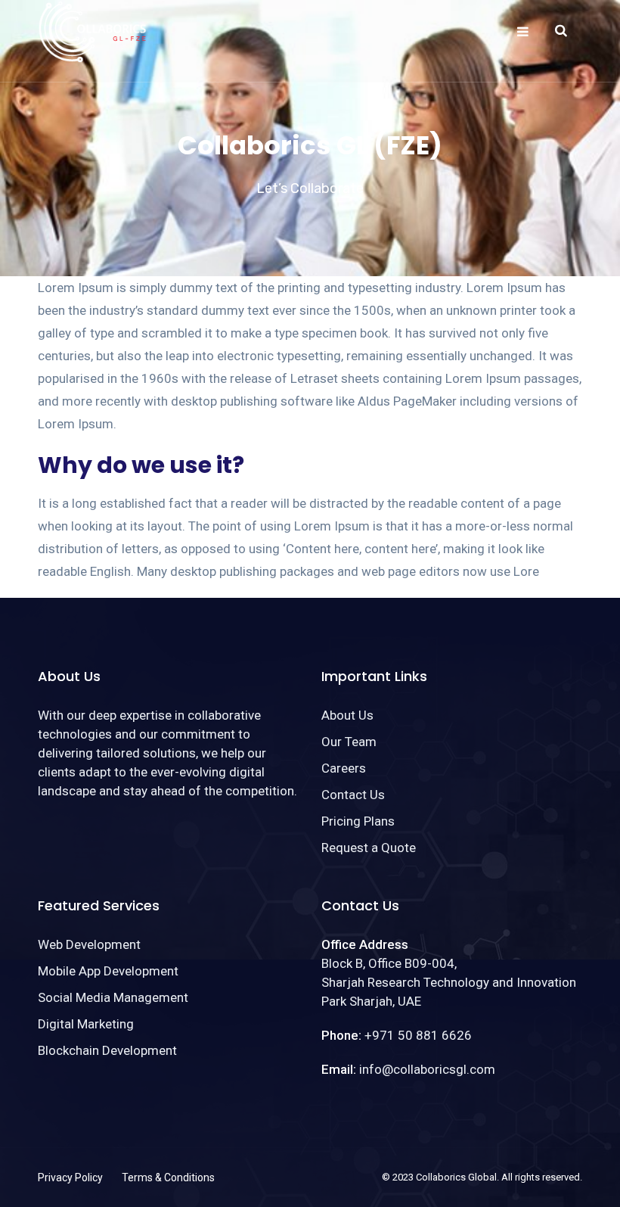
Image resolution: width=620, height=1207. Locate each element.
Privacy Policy (70, 1177)
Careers (343, 768)
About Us (347, 715)
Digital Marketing (86, 1023)
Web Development (89, 944)
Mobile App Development (108, 970)
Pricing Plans (358, 821)
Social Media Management (113, 997)
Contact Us (353, 794)
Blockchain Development (107, 1050)
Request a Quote (368, 847)
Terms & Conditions (168, 1177)
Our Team (349, 741)
